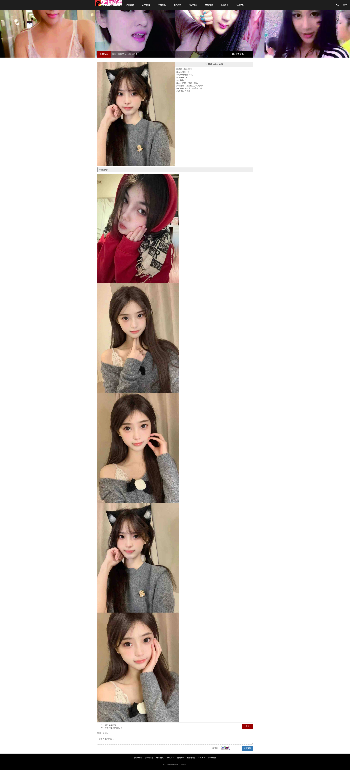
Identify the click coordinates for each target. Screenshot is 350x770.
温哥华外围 (133, 54)
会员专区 (193, 5)
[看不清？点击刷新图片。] (225, 748)
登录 (345, 5)
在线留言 (224, 5)
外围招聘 (209, 5)
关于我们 (146, 5)
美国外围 (130, 5)
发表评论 (247, 748)
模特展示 (177, 5)
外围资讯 (162, 5)
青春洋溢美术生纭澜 (113, 728)
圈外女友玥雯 (110, 725)
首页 (114, 54)
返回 (247, 726)
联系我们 (240, 5)
